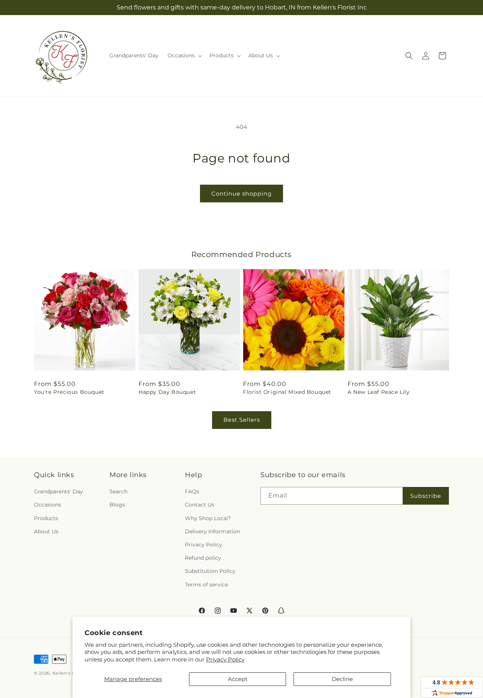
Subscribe (425, 495)
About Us (46, 531)
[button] (184, 55)
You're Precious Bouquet (69, 392)
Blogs (117, 504)
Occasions (47, 504)
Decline (342, 679)
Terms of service (206, 584)
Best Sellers (241, 419)
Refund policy (203, 557)
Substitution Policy (210, 571)
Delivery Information (212, 531)
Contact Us (199, 504)
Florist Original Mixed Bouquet (287, 392)
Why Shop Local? (208, 518)
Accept (238, 679)
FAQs (192, 491)
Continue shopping (241, 193)
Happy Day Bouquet (167, 392)
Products (46, 518)
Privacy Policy (225, 659)
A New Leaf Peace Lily (379, 392)
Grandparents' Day (58, 491)
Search (118, 491)
